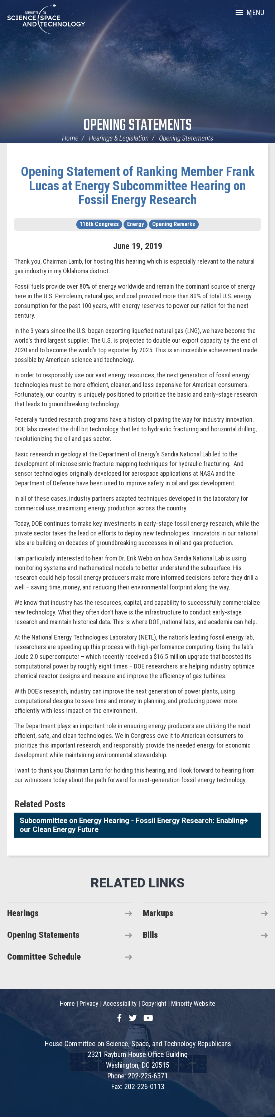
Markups (158, 913)
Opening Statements (137, 125)
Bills (150, 935)
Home (70, 138)
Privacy (88, 1003)
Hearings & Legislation (119, 138)
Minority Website (193, 1003)
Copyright (154, 1003)
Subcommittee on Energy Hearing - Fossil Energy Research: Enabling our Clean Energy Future (132, 825)
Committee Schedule (44, 957)
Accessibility (120, 1003)
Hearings (23, 913)
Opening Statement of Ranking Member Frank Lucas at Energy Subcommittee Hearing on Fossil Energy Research (138, 185)
